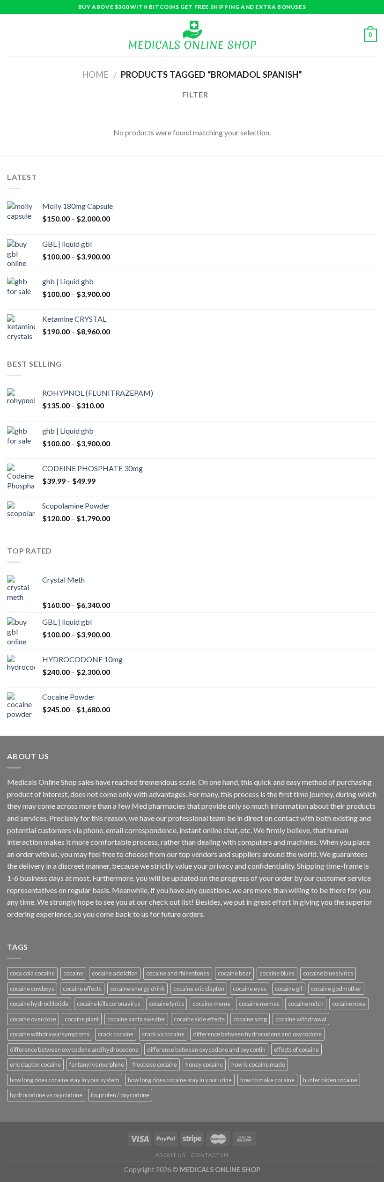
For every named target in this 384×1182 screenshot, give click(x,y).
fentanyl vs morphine (96, 1064)
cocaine (73, 973)
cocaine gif (289, 988)
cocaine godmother (336, 988)
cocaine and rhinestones (177, 973)
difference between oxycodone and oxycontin (206, 1049)
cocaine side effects (199, 1019)
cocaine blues (277, 973)
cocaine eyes (249, 988)
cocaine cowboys (32, 988)
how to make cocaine (267, 1080)
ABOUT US (170, 1155)
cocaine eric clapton (198, 988)
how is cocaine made (258, 1064)
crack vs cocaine (163, 1034)
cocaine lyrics (166, 1003)
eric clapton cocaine (35, 1064)
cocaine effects (82, 988)
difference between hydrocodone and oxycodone (257, 1034)
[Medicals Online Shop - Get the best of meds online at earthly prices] (192, 35)
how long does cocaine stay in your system (64, 1080)
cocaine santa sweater (136, 1019)
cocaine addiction (115, 973)
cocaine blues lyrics (328, 973)
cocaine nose (349, 1003)
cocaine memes (259, 1003)
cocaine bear (234, 973)
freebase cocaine (155, 1064)
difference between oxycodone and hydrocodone (74, 1049)
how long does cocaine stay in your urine (180, 1080)
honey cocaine (204, 1064)
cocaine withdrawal (300, 1019)
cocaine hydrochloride (39, 1003)
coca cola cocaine (32, 973)
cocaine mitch (306, 1003)
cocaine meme (211, 1003)
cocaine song (250, 1019)
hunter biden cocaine (330, 1080)
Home (95, 74)
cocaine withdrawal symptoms (49, 1034)
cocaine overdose (33, 1019)
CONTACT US (210, 1155)
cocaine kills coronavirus (108, 1003)
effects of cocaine (296, 1049)
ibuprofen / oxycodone (120, 1095)
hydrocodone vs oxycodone (46, 1095)
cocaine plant (82, 1019)
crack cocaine (115, 1034)
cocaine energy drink (137, 988)
